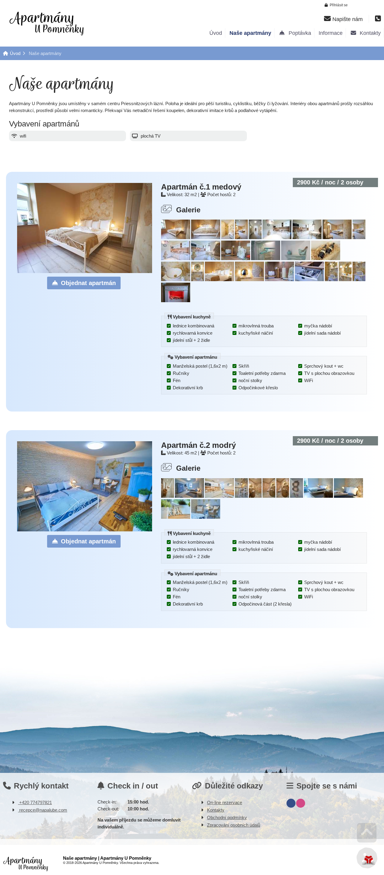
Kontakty (369, 33)
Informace (331, 33)
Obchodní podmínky (227, 817)
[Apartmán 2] (167, 496)
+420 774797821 (35, 802)
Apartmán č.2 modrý (198, 445)
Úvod (46, 23)
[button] (336, 5)
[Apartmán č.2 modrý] (84, 529)
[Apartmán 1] (175, 237)
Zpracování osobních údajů (233, 825)
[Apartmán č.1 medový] (84, 271)
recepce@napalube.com (42, 810)
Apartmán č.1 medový (201, 186)
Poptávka (298, 33)
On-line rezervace (224, 802)
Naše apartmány (250, 33)
